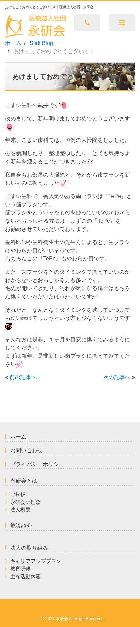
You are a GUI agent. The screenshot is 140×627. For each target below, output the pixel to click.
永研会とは (23, 481)
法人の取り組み (29, 548)
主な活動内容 (25, 576)
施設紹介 (21, 526)
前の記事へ (23, 377)
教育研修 (20, 568)
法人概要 (20, 509)
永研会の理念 (25, 502)
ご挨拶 (17, 494)
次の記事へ (116, 377)
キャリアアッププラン (35, 561)
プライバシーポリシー (37, 464)
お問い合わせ (26, 450)
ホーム (18, 437)
